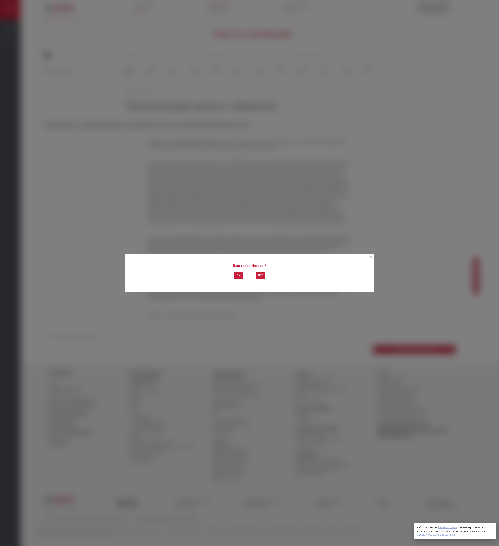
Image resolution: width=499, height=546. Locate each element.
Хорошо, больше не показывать (436, 534)
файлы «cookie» (447, 527)
